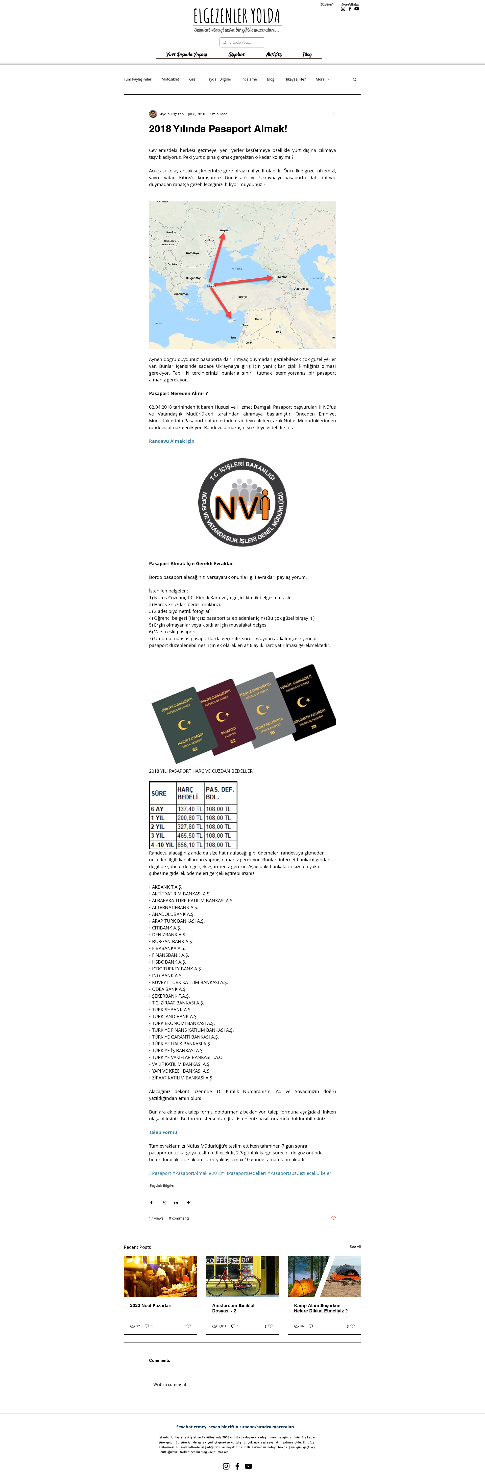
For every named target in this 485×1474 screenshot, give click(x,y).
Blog (270, 79)
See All (355, 1246)
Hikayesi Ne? (295, 79)
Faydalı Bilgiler (219, 79)
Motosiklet (170, 79)
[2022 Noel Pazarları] (160, 1276)
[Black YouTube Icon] (356, 9)
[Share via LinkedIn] (176, 1202)
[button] (236, 56)
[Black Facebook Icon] (350, 9)
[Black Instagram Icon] (343, 9)
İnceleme (249, 79)
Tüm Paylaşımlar (138, 79)
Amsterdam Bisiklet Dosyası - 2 (233, 1308)
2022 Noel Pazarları (151, 1305)
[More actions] (333, 114)
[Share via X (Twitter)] (163, 1202)
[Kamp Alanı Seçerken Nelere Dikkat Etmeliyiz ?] (324, 1276)
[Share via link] (188, 1202)
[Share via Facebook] (151, 1202)
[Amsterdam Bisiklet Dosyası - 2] (242, 1276)
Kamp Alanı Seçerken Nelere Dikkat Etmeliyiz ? (321, 1308)
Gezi (193, 79)
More (320, 79)
